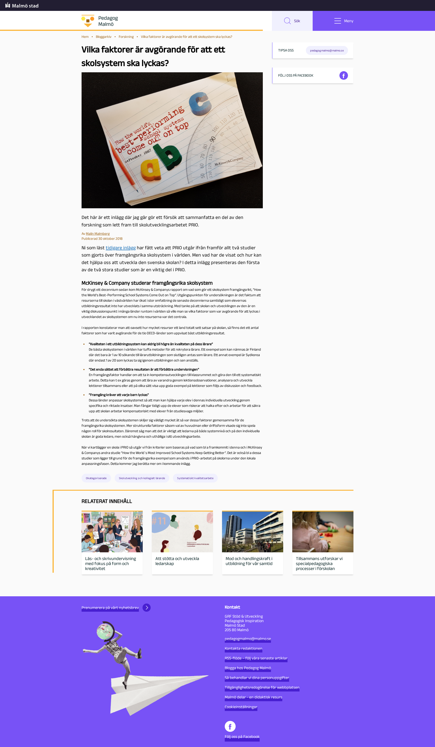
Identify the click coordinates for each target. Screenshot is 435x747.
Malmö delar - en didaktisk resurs (253, 697)
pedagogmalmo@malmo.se (248, 638)
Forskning (126, 37)
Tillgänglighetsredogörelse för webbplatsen (262, 687)
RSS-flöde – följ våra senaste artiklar (256, 658)
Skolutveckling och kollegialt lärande (142, 478)
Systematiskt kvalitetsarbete (195, 478)
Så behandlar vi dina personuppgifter (257, 677)
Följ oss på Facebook (242, 736)
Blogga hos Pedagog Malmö (248, 668)
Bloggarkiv (103, 37)
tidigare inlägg (121, 247)
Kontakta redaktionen (243, 648)
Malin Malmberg (98, 233)
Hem (85, 37)
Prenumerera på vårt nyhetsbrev (110, 607)
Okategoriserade (96, 478)
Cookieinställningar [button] (241, 707)
